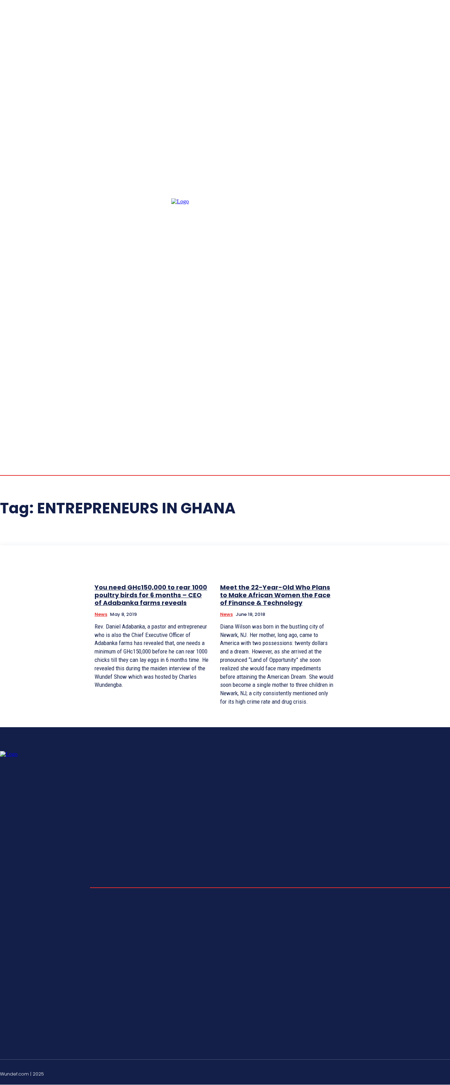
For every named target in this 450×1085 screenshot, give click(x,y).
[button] (388, 376)
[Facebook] (413, 377)
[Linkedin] (430, 377)
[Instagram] (422, 377)
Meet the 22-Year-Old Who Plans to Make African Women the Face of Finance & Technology (275, 595)
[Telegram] (439, 377)
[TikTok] (430, 1073)
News (101, 614)
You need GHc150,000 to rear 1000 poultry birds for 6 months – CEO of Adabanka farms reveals (151, 595)
